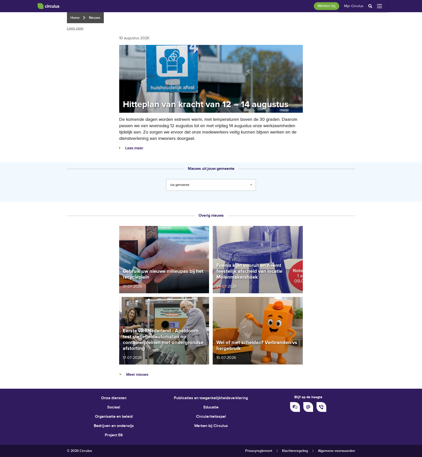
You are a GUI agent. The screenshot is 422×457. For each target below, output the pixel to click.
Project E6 (114, 435)
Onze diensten (114, 398)
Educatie (211, 407)
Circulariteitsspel (211, 416)
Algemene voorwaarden (336, 451)
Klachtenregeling (295, 451)
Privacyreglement (258, 451)
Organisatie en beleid (114, 416)
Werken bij (326, 6)
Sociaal (113, 407)
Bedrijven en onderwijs (114, 426)
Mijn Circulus (353, 6)
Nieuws (94, 18)
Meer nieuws (136, 374)
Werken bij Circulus (211, 426)
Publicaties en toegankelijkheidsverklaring (211, 398)
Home (75, 18)
